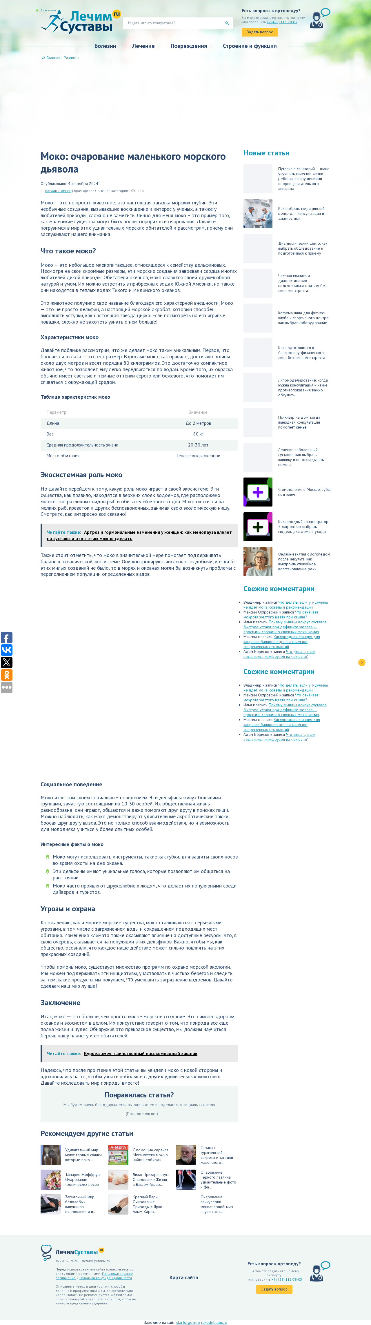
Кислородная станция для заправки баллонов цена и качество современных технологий (281, 641)
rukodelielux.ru (214, 1322)
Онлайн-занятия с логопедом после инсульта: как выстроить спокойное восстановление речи (304, 561)
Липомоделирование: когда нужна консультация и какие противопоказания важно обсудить (303, 387)
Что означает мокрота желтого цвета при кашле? (280, 614)
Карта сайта (184, 1277)
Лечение (143, 46)
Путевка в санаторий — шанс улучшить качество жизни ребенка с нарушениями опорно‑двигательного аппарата (303, 178)
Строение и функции (250, 46)
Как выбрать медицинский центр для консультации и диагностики (301, 213)
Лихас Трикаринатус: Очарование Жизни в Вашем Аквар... (150, 1179)
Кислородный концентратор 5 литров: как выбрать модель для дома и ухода (303, 526)
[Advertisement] (185, 103)
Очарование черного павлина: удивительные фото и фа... (218, 1180)
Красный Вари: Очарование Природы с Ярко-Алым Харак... (148, 1204)
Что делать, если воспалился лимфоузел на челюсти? (279, 654)
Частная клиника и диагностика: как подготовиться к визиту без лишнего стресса (302, 283)
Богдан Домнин (58, 190)
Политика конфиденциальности (105, 1278)
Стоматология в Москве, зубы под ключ (304, 492)
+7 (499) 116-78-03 (282, 22)
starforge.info (188, 1322)
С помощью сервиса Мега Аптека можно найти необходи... (150, 1154)
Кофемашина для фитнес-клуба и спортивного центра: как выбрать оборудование (303, 317)
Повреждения (189, 46)
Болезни (105, 46)
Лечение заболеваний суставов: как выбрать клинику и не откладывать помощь (301, 457)
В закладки (48, 10)
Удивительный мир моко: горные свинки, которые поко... (83, 1154)
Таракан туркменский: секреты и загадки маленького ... (217, 1155)
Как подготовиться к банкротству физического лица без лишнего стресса (301, 352)
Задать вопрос (260, 32)
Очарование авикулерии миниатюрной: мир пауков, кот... (217, 1204)
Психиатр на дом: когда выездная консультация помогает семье (299, 422)
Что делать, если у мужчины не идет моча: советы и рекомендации (285, 605)
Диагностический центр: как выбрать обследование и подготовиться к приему (302, 248)
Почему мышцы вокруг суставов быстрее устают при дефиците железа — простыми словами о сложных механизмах (285, 626)
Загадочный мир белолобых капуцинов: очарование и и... (80, 1204)
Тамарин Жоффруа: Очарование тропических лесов (82, 1179)
